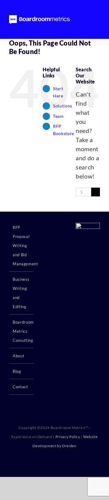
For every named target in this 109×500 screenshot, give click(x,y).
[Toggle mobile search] (86, 19)
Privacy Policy (67, 436)
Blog (17, 371)
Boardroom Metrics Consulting (21, 331)
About (18, 355)
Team (58, 116)
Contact (20, 386)
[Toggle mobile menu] (97, 19)
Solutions (62, 105)
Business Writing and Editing (21, 293)
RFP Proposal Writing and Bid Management (21, 245)
